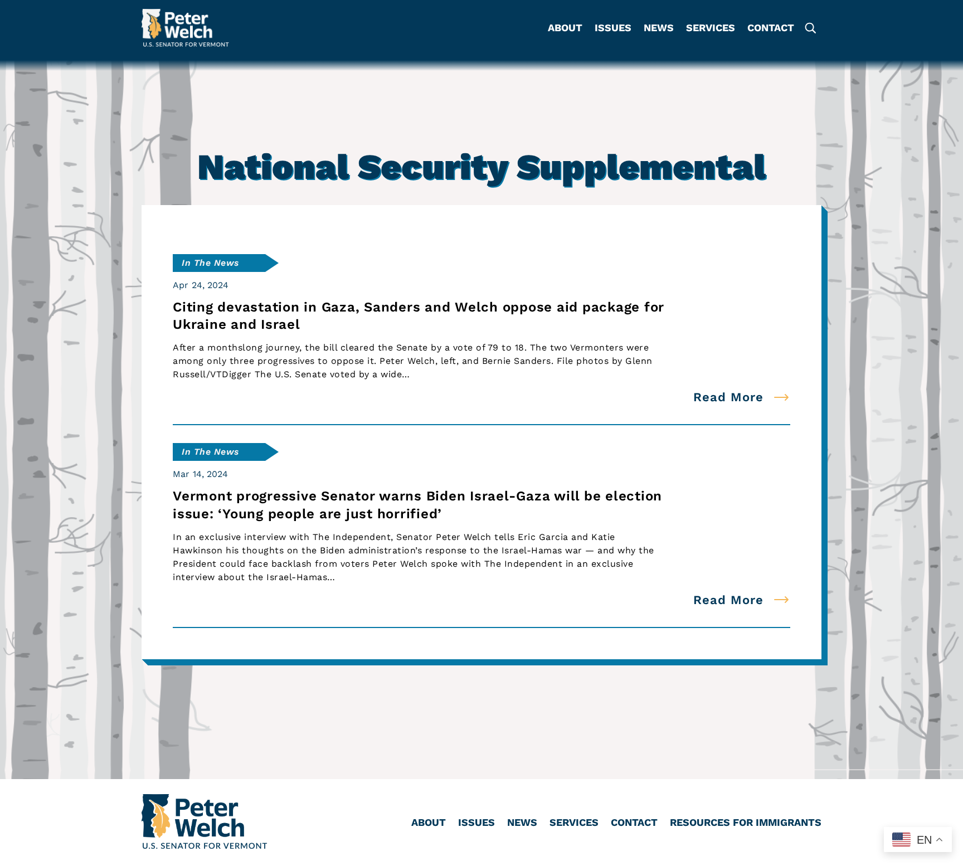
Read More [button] (728, 397)
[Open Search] (809, 28)
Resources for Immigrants (745, 823)
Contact (770, 28)
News (659, 28)
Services (710, 28)
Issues (613, 28)
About (565, 28)
